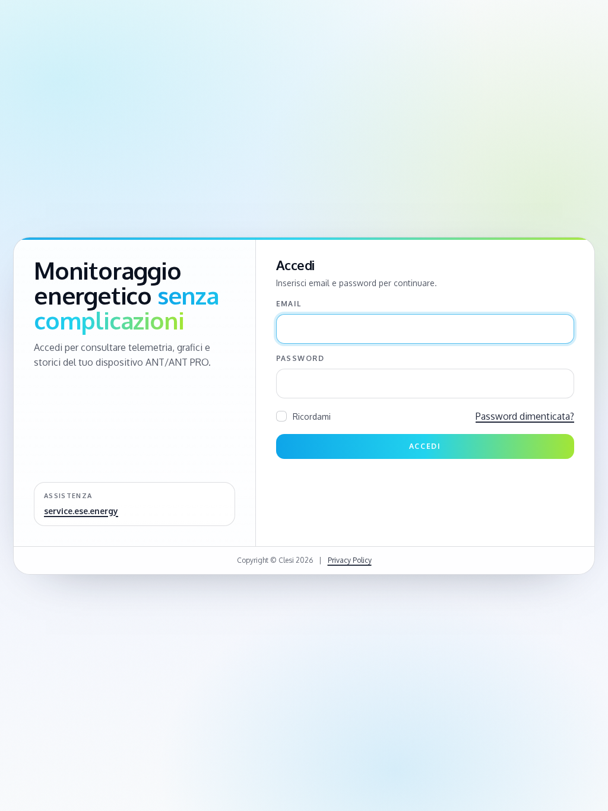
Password (300, 358)
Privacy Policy (350, 560)
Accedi (425, 446)
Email (289, 303)
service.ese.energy (81, 511)
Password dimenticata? (525, 416)
